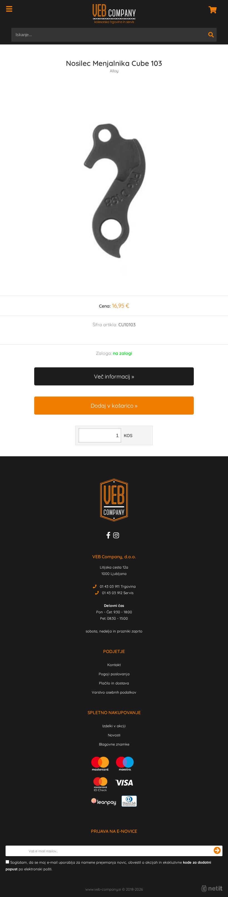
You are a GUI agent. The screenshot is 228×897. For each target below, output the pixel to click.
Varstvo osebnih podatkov (114, 692)
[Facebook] (109, 536)
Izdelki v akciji (114, 726)
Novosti (114, 735)
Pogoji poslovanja (114, 674)
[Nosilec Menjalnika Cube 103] (114, 190)
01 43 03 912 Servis (117, 592)
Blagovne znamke (114, 744)
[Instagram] (117, 536)
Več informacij (112, 376)
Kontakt (114, 664)
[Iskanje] (211, 35)
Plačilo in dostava (114, 683)
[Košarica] (211, 9)
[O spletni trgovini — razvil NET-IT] (211, 888)
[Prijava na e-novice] (217, 851)
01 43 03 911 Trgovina (118, 586)
